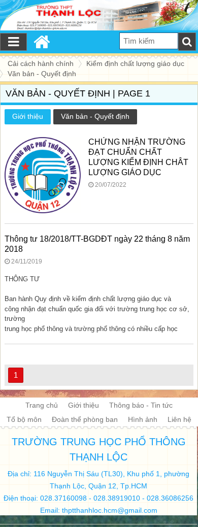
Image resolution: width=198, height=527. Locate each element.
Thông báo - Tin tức (141, 405)
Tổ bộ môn (24, 419)
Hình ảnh (142, 419)
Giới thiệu (27, 116)
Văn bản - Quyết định (95, 116)
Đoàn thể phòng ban (85, 419)
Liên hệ (179, 419)
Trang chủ (41, 405)
